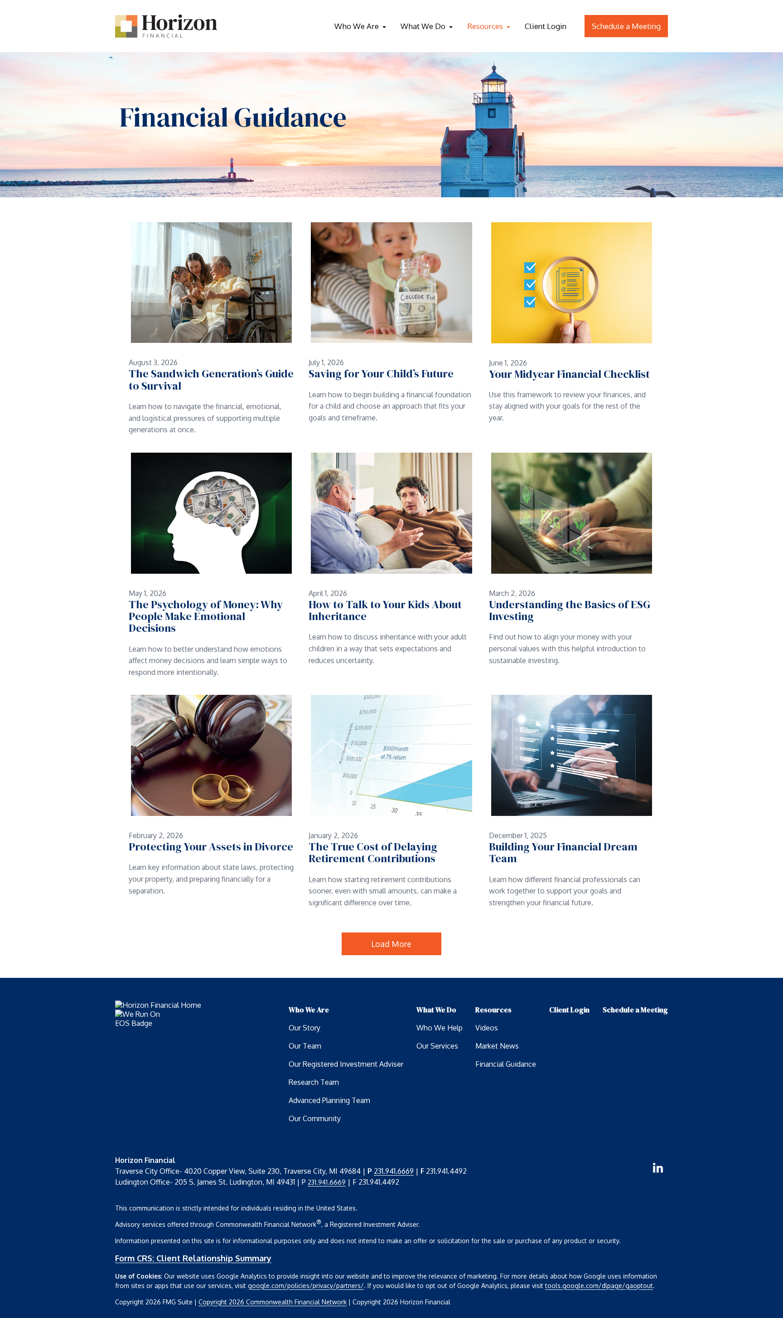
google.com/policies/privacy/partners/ (306, 1285)
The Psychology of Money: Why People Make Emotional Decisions (206, 617)
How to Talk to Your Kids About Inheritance (385, 611)
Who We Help (439, 1027)
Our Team (305, 1045)
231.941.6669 (394, 1171)
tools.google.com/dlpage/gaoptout (599, 1285)
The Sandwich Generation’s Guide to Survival (211, 380)
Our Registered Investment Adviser (346, 1064)
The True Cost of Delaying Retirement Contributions (373, 853)
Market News (497, 1045)
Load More (391, 944)
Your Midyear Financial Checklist (569, 374)
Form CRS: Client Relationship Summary (193, 1258)
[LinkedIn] (657, 1168)
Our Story (304, 1027)
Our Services (437, 1045)
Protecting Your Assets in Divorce (211, 847)
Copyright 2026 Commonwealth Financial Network (272, 1302)
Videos (486, 1027)
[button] (356, 26)
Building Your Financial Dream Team (563, 853)
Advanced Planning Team (329, 1100)
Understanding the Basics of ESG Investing (569, 611)
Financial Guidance (505, 1064)
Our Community (315, 1118)
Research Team (314, 1082)
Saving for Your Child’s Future (381, 374)
